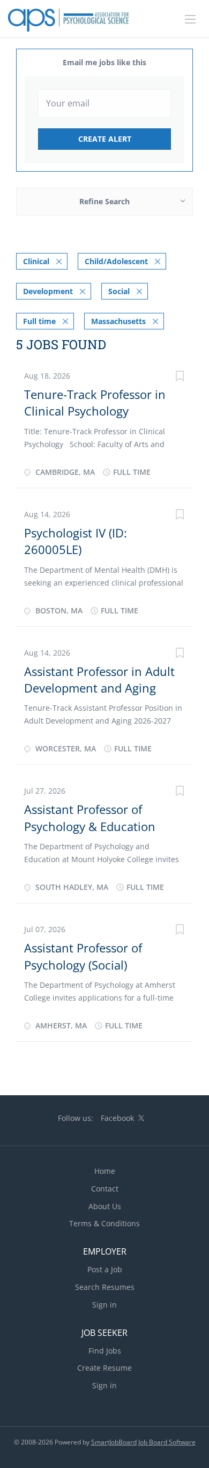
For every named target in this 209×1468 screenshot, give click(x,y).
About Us (104, 1206)
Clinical (36, 261)
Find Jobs (104, 1351)
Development (48, 291)
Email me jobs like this (104, 62)
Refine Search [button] (104, 201)
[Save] (179, 377)
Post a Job (104, 1269)
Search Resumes (105, 1287)
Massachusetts (118, 321)
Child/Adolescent (116, 261)
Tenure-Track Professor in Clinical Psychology (95, 402)
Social (119, 291)
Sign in (104, 1305)
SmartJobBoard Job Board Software (143, 1442)
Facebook (117, 1118)
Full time (39, 321)
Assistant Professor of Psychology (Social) (83, 956)
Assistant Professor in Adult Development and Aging (99, 679)
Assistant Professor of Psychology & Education (89, 817)
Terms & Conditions (104, 1223)
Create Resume (104, 1368)
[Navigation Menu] (190, 19)
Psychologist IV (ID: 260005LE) (75, 541)
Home (104, 1171)
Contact (104, 1188)
